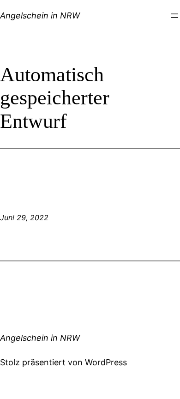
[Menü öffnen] (174, 15)
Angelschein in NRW (40, 15)
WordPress (106, 362)
